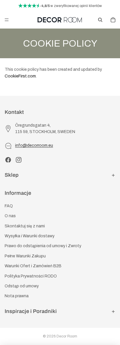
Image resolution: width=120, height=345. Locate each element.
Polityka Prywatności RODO (31, 276)
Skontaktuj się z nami (25, 226)
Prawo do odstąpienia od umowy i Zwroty (43, 246)
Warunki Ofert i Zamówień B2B (33, 266)
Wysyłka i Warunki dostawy (29, 236)
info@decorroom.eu (34, 146)
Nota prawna (17, 296)
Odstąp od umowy (22, 286)
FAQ (9, 206)
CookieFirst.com (20, 76)
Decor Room (67, 336)
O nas (10, 216)
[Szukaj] (100, 19)
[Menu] (6, 19)
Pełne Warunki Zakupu (25, 256)
